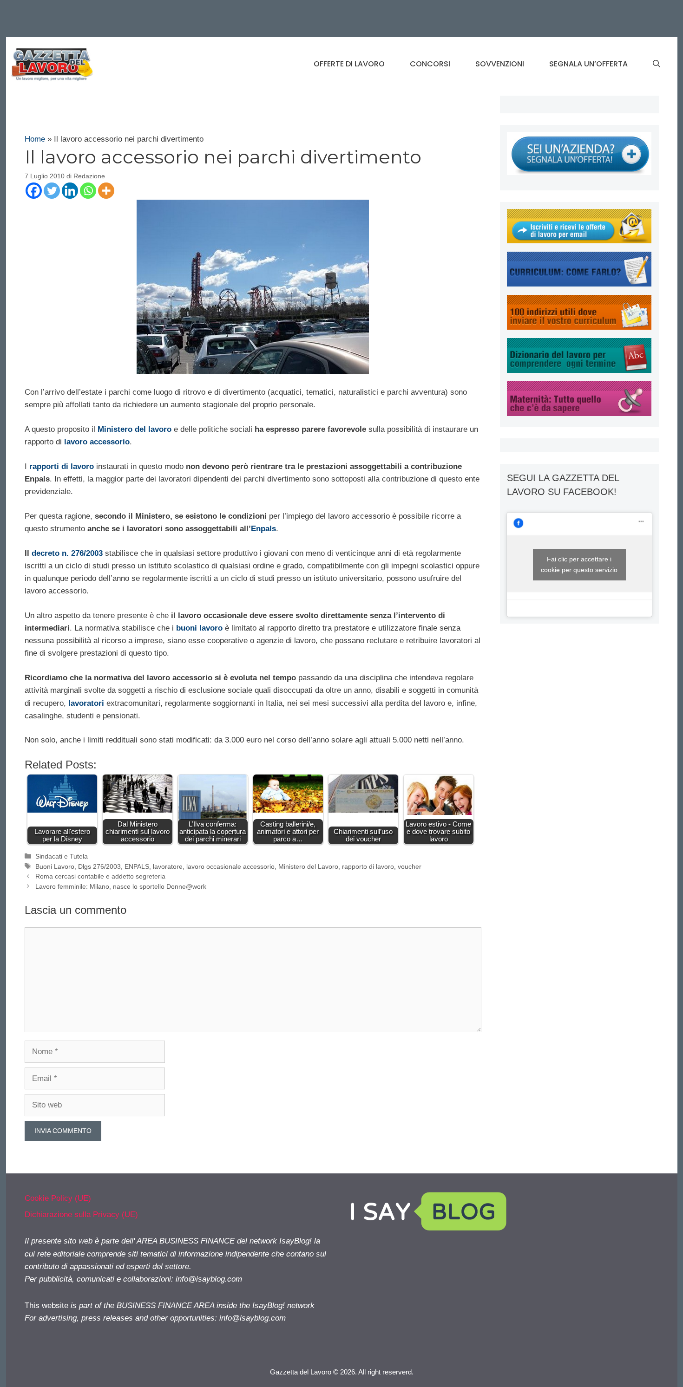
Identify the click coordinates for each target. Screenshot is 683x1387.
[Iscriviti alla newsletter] (579, 240)
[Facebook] (34, 190)
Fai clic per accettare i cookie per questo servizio (579, 564)
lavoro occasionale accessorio (230, 866)
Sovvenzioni (499, 64)
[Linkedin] (70, 190)
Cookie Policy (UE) (58, 1198)
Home (35, 139)
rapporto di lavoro (368, 866)
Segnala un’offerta (588, 64)
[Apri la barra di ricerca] (656, 64)
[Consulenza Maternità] (579, 413)
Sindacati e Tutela (61, 856)
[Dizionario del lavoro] (579, 370)
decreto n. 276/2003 (67, 553)
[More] (106, 190)
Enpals (263, 528)
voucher (409, 866)
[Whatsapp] (88, 190)
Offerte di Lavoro (349, 64)
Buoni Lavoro (54, 866)
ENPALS (137, 866)
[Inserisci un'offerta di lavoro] (579, 172)
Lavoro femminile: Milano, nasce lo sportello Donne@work (120, 886)
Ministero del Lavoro (308, 866)
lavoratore (168, 866)
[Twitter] (52, 190)
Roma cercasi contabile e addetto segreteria (100, 876)
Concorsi (430, 64)
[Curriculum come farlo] (579, 284)
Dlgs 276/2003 (99, 866)
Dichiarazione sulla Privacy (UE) (81, 1214)
